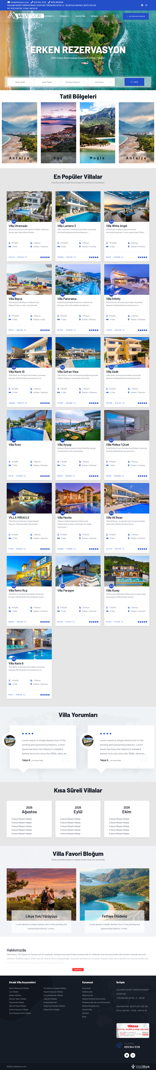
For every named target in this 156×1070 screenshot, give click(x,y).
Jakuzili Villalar (50, 999)
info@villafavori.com (20, 2)
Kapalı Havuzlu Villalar (53, 991)
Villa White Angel (116, 226)
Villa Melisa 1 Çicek (117, 444)
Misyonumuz (87, 995)
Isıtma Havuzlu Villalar (19, 1009)
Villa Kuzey (113, 590)
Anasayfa (30, 16)
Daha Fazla (78, 969)
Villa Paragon (65, 590)
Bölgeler (63, 16)
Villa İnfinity (113, 298)
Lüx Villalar (14, 991)
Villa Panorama (66, 298)
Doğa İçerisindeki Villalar (54, 1006)
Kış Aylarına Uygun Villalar (55, 988)
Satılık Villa (80, 16)
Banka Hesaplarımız (91, 1006)
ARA (136, 82)
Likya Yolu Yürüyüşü (41, 916)
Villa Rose (15, 444)
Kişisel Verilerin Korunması (94, 999)
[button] (74, 82)
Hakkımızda (87, 991)
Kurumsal (86, 988)
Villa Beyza (15, 298)
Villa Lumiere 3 (66, 226)
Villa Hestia (64, 517)
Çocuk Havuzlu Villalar (53, 995)
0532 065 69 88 (57, 2)
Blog (106, 16)
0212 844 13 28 (40, 2)
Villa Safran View (67, 371)
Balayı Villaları (15, 995)
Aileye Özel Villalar (52, 1009)
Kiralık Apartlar (50, 1002)
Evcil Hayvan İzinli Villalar (20, 1013)
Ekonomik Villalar (16, 1002)
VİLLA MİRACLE (19, 517)
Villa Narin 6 (16, 663)
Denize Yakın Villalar (17, 999)
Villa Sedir (112, 371)
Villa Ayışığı (64, 444)
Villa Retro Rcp (18, 590)
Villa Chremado (18, 226)
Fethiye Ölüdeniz (114, 916)
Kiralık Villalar (46, 16)
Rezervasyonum (137, 16)
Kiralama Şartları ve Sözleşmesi (96, 1002)
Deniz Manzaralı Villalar (19, 988)
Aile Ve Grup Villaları (17, 1006)
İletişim (94, 16)
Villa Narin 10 (16, 371)
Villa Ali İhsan (114, 517)
